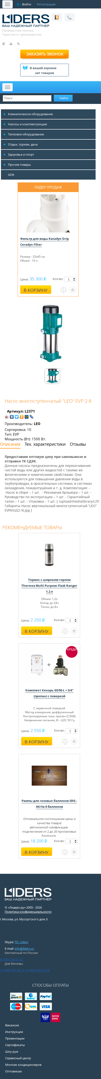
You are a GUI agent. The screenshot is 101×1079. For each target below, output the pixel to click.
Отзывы (78, 444)
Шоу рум (11, 1051)
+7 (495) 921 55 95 (37, 970)
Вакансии (12, 1025)
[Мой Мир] (26, 417)
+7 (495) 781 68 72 (12, 970)
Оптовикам (13, 1071)
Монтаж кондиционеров (23, 1065)
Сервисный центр (18, 1058)
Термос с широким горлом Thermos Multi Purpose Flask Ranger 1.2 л (49, 586)
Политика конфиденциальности (28, 912)
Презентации (14, 1038)
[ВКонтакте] (11, 417)
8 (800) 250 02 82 (11, 959)
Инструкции (14, 1032)
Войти (26, 4)
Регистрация (46, 4)
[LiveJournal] (31, 417)
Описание (10, 444)
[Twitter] (16, 417)
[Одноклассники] (21, 417)
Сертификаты (15, 1045)
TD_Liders (21, 942)
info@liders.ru (24, 948)
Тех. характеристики (45, 444)
